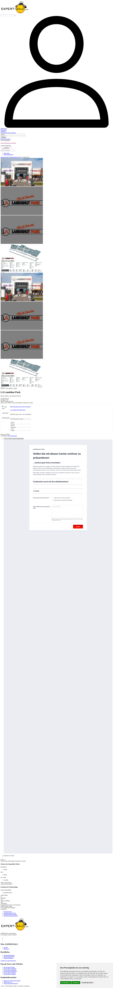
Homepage (3, 157)
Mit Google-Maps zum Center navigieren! (20, 406)
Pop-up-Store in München (10, 970)
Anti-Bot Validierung (6, 145)
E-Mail (2, 134)
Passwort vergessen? (6, 139)
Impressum (6, 949)
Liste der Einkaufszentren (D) (11, 983)
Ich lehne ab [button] (76, 982)
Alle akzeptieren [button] (65, 982)
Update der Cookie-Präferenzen (8, 960)
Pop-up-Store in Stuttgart (10, 974)
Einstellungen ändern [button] (87, 982)
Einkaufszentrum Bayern (10, 913)
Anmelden (3, 137)
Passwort (3, 136)
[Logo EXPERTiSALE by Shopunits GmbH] (15, 13)
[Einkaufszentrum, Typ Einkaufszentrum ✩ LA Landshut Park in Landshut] (22, 186)
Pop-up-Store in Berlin (9, 967)
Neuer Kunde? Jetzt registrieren (8, 132)
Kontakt (6, 947)
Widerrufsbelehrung (8, 958)
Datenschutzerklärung (9, 956)
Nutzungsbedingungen (9, 955)
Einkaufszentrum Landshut (10, 914)
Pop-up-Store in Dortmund (10, 971)
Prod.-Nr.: (3, 388)
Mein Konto (7, 153)
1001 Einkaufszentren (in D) (13, 157)
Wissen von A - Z (8, 982)
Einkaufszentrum (8, 911)
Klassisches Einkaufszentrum (11, 915)
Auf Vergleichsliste (12, 435)
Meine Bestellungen (8, 154)
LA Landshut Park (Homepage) (17, 410)
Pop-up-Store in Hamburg (10, 968)
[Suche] (15, 15)
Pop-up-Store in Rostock (10, 972)
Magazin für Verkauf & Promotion (12, 980)
